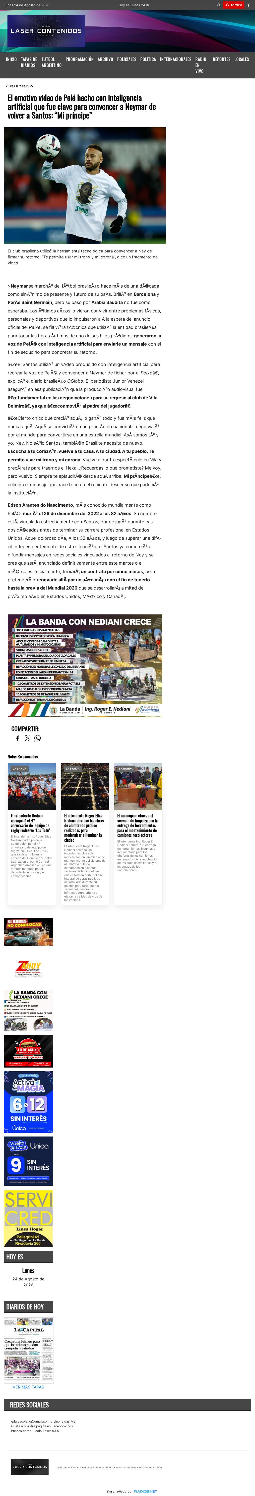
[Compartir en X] (27, 738)
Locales (242, 59)
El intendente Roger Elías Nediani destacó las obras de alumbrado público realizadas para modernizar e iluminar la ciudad (84, 827)
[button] (218, 5)
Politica (148, 59)
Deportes (222, 59)
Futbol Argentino (52, 62)
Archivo (105, 59)
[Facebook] (249, 5)
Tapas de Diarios (29, 62)
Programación (80, 59)
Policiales (126, 59)
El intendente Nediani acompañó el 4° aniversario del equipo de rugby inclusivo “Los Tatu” (30, 823)
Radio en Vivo (200, 65)
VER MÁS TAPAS (28, 1386)
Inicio (11, 59)
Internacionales (175, 59)
